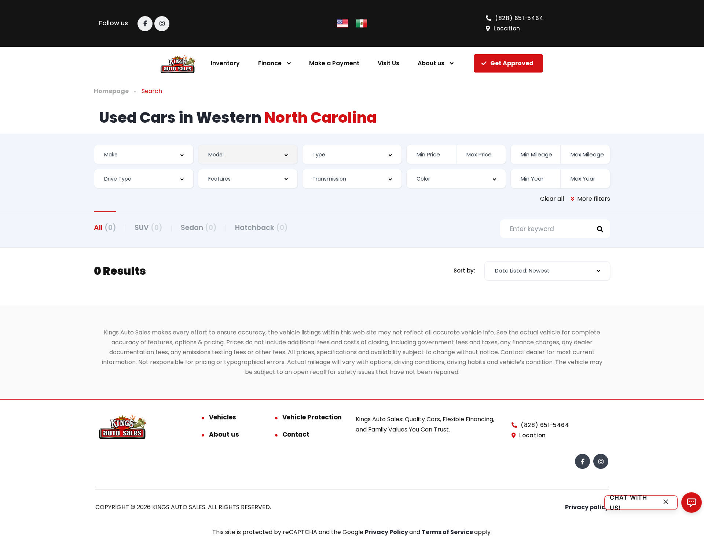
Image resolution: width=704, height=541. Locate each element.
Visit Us (388, 63)
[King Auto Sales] (178, 63)
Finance (270, 63)
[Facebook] (145, 23)
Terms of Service (448, 532)
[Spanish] (361, 23)
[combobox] (144, 154)
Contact (295, 434)
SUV (148, 228)
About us (431, 63)
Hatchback (261, 228)
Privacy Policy (387, 532)
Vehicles (222, 417)
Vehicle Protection (312, 417)
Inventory (225, 63)
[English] (342, 23)
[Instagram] (161, 23)
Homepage (111, 91)
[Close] (666, 502)
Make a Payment (334, 63)
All (105, 228)
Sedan (199, 228)
